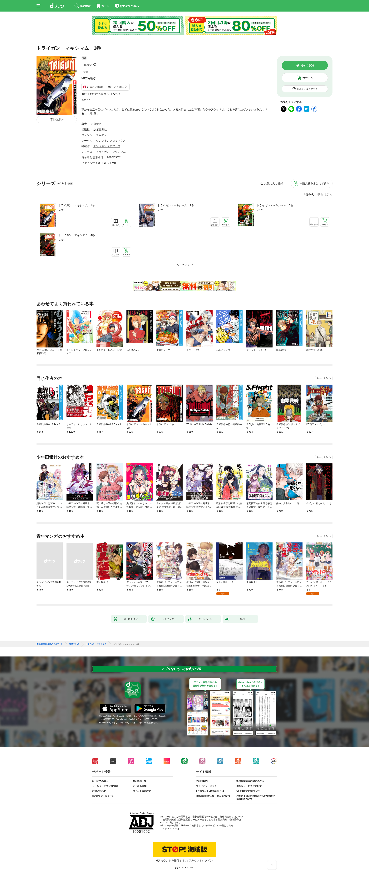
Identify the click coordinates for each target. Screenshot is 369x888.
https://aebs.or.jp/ (171, 828)
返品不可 (86, 99)
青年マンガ (103, 135)
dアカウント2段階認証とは (210, 791)
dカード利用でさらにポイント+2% (99, 93)
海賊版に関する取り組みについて (213, 796)
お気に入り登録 (273, 183)
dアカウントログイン (103, 796)
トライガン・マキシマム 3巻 (275, 205)
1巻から (309, 194)
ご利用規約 (202, 781)
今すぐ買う (307, 65)
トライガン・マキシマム (111, 151)
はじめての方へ (100, 781)
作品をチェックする (307, 88)
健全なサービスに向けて (249, 786)
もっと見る (322, 378)
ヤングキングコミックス (111, 140)
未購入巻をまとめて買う (314, 183)
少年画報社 (100, 129)
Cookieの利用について (248, 791)
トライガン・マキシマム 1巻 (76, 205)
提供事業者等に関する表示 (250, 781)
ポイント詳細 (116, 86)
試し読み (59, 119)
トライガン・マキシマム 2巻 (175, 205)
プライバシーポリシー (207, 786)
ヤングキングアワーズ (106, 146)
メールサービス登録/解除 (105, 786)
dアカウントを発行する (170, 860)
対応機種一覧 (139, 781)
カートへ (307, 77)
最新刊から (324, 194)
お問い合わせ (99, 791)
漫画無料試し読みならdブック (50, 644)
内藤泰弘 (86, 64)
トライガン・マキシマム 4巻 (76, 235)
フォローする (95, 65)
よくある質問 (139, 786)
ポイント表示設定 (142, 791)
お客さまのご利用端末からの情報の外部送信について (256, 797)
